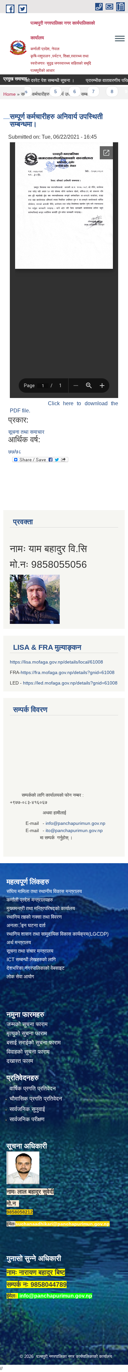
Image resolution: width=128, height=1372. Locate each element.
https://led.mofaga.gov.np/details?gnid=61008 (70, 683)
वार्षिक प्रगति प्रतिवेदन (33, 1088)
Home (9, 94)
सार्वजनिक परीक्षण (27, 1119)
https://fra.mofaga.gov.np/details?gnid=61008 (68, 672)
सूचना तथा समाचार (26, 432)
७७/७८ (14, 451)
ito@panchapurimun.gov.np (74, 830)
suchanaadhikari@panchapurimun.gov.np (62, 1223)
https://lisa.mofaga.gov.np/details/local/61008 (56, 662)
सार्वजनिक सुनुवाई (27, 1109)
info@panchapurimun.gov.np (75, 823)
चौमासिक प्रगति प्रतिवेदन (36, 1099)
